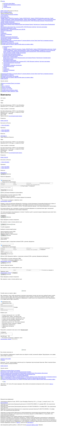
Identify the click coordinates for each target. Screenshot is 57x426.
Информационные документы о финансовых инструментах (31, 378)
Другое (4, 327)
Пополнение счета (5, 17)
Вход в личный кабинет (15, 40)
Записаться (14, 339)
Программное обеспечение (7, 26)
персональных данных (6, 201)
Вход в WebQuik (10, 41)
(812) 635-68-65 (4, 402)
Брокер (2, 31)
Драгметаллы (36, 24)
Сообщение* (32, 186)
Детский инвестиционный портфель (12, 4)
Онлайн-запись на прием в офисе (25, 44)
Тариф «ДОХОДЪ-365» (24, 18)
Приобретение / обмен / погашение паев (11, 316)
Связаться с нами (14, 91)
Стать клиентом (7, 7)
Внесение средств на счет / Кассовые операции (13, 322)
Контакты (3, 35)
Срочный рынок (44, 24)
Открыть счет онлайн (13, 43)
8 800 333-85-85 (4, 120)
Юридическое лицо (6, 303)
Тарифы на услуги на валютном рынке (46, 19)
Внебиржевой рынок (8, 59)
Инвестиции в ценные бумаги (8, 24)
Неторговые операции (39, 20)
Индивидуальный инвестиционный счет (10, 23)
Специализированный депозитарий (9, 36)
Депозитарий (4, 38)
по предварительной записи (15, 116)
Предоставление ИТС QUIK (27, 20)
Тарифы (5, 6)
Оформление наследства (8, 326)
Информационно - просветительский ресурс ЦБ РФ (13, 29)
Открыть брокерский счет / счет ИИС (11, 315)
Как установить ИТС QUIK (20, 26)
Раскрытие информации (6, 30)
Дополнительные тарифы (9, 52)
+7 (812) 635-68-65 (5, 125)
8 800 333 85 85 (4, 10)
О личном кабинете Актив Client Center (30, 40)
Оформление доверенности (8, 324)
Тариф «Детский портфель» (30, 19)
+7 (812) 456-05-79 (5, 131)
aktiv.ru (51, 383)
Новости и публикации (6, 34)
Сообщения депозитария (13, 38)
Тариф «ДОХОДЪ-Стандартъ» (12, 18)
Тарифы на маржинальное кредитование (10, 20)
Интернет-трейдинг (31, 26)
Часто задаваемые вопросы (46, 40)
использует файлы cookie (32, 424)
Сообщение (42, 249)
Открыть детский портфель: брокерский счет (13, 319)
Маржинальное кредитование (22, 24)
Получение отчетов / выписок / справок (11, 323)
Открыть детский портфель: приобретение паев (13, 317)
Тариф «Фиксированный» (17, 19)
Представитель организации (9, 181)
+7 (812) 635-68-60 (5, 130)
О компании (3, 33)
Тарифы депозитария (9, 22)
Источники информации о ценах (8, 28)
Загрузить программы (42, 26)
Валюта (31, 24)
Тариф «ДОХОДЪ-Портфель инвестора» (40, 18)
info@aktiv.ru (4, 135)
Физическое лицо (6, 180)
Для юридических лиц (6, 39)
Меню (13, 3)
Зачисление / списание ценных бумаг (11, 320)
